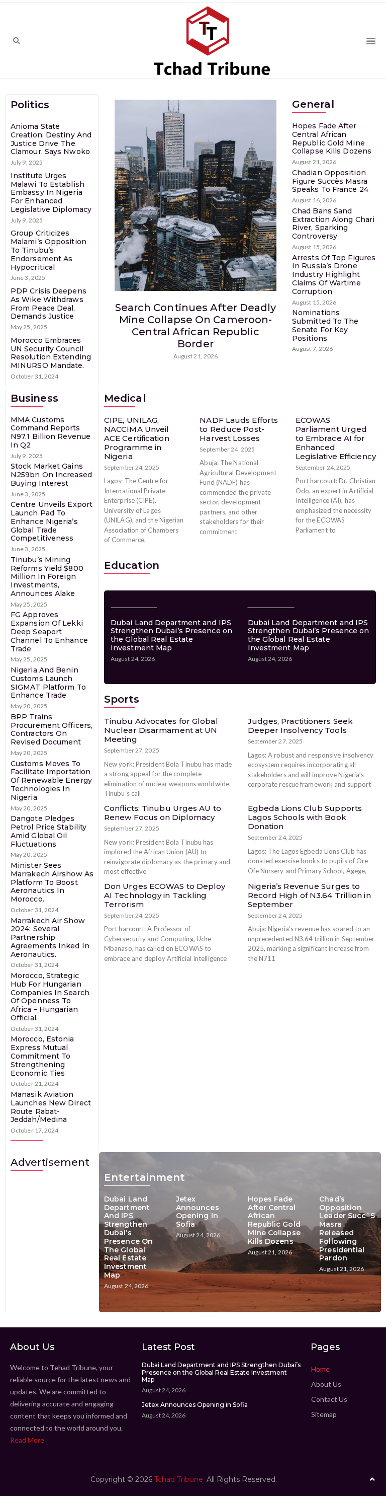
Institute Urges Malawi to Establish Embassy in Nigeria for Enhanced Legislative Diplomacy (51, 192)
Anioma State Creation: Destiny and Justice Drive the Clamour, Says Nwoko (51, 139)
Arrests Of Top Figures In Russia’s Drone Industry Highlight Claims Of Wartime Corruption (333, 274)
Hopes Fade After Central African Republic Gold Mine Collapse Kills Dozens (331, 138)
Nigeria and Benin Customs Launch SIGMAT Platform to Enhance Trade (48, 682)
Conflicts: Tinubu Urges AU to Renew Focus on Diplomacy (162, 812)
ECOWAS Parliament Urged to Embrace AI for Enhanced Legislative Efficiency (336, 438)
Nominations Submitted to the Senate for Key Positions (325, 325)
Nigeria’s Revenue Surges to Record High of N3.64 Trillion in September (309, 895)
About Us (326, 1384)
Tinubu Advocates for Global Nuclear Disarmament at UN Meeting (161, 730)
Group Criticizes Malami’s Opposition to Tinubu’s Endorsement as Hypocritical (48, 250)
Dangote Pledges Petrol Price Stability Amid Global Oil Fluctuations (48, 831)
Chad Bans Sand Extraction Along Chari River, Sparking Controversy (333, 223)
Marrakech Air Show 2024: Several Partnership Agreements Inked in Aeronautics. (50, 937)
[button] (16, 40)
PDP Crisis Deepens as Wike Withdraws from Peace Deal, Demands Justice (48, 303)
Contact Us (329, 1399)
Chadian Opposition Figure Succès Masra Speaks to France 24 (330, 181)
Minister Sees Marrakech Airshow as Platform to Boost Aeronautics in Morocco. (52, 882)
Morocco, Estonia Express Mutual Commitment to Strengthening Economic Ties (42, 1055)
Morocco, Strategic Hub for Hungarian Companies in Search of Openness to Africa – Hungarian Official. (50, 996)
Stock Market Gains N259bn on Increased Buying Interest (51, 475)
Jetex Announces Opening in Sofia (197, 1211)
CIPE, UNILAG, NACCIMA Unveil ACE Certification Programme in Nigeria (136, 438)
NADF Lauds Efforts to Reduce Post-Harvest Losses (239, 429)
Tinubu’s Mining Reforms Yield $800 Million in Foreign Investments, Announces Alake (47, 576)
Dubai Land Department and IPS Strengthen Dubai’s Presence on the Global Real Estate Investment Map (171, 635)
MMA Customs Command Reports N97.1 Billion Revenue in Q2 (50, 432)
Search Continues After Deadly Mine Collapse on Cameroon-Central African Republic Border (195, 326)
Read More (27, 1440)
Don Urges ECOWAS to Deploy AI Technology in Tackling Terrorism (165, 895)
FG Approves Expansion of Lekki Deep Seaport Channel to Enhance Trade (49, 631)
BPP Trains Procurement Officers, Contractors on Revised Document (51, 729)
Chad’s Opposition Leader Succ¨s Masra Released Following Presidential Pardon (347, 1228)
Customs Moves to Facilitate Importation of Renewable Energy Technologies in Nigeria (51, 780)
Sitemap (324, 1414)
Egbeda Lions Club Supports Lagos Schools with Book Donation (305, 817)
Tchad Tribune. (179, 1479)
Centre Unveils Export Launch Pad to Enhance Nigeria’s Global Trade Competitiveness (51, 521)
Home (320, 1369)
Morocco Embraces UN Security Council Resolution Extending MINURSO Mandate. (51, 353)
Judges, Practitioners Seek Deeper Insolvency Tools (300, 725)
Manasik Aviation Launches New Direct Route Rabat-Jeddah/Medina (51, 1107)
